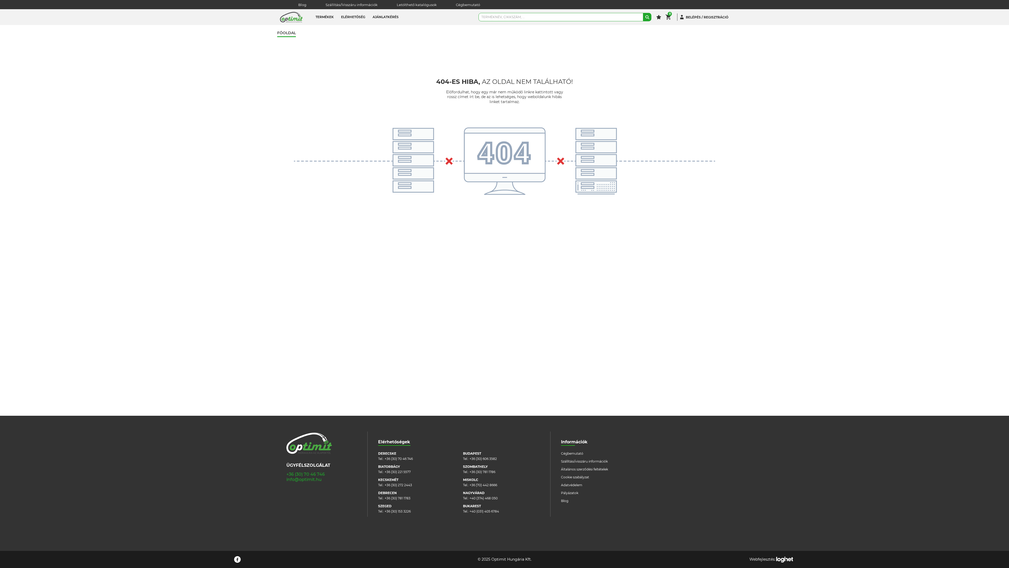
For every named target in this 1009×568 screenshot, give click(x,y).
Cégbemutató (468, 5)
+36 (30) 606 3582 (483, 459)
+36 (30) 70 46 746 (305, 474)
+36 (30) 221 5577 (398, 472)
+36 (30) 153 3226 (398, 511)
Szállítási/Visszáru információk (352, 5)
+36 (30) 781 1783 (397, 498)
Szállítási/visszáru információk (584, 461)
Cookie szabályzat (575, 477)
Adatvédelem (571, 485)
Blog (302, 5)
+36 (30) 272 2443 (398, 485)
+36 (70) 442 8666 (483, 485)
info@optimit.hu (304, 479)
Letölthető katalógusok (417, 5)
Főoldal (286, 33)
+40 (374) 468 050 (484, 498)
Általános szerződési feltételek (584, 469)
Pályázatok (569, 493)
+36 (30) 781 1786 (482, 472)
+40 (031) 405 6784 (484, 511)
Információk (574, 441)
